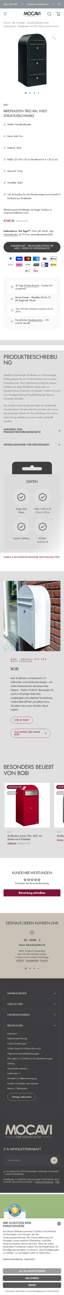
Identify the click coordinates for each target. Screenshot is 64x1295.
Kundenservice (35, 320)
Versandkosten (11, 234)
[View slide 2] (30, 968)
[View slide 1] (25, 968)
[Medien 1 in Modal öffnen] (54, 38)
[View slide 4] (38, 968)
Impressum (12, 1033)
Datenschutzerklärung (17, 1038)
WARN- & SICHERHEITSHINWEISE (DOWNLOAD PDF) (31, 557)
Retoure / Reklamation (17, 1088)
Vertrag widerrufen (21, 1097)
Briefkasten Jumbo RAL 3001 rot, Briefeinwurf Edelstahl (24, 837)
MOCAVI (20, 960)
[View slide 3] (34, 968)
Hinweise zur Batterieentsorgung (22, 1078)
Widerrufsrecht (31, 285)
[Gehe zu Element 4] (38, 93)
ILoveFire (44, 960)
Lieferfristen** (14, 1073)
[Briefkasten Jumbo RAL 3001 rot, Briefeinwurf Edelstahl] (27, 805)
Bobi (6, 104)
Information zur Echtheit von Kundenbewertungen (30, 1058)
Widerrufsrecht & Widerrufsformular (24, 1048)
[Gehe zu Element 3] (34, 93)
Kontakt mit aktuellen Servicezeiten (22, 1083)
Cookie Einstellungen (16, 1043)
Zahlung (11, 1063)
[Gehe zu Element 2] (30, 93)
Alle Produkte (18, 22)
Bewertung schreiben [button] (32, 893)
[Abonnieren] (54, 1160)
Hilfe (57, 1181)
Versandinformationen (17, 1068)
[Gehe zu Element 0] (25, 93)
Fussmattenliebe (32, 960)
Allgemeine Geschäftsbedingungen (23, 1053)
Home (7, 22)
